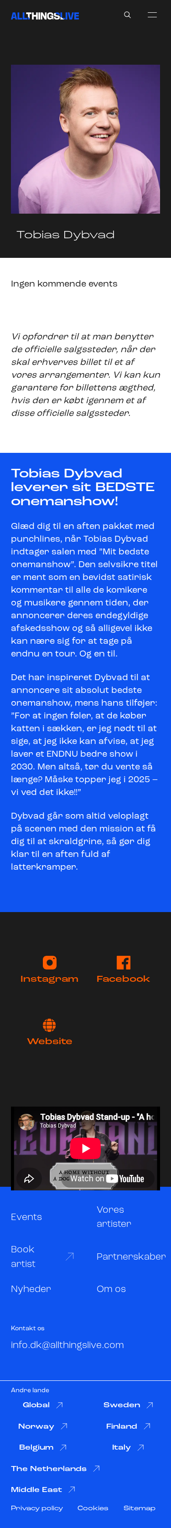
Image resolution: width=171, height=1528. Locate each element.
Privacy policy (37, 1508)
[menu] (152, 14)
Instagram (49, 979)
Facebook (123, 979)
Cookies (93, 1508)
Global (36, 1405)
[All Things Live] (45, 16)
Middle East (36, 1490)
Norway (36, 1427)
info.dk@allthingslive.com (67, 1345)
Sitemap (139, 1508)
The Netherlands (49, 1469)
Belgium (36, 1447)
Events (26, 1217)
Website (50, 1041)
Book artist (23, 1257)
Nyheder (31, 1289)
